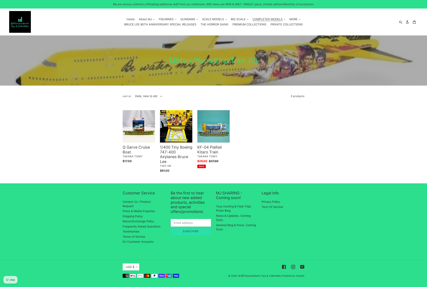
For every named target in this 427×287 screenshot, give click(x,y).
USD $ (130, 267)
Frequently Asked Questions (141, 226)
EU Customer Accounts (138, 241)
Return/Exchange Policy (138, 221)
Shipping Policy (133, 216)
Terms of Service (134, 236)
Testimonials (131, 231)
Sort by (127, 96)
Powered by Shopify (293, 275)
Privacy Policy (271, 201)
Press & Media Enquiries (139, 211)
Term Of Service (272, 207)
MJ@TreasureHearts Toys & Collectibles (259, 275)
